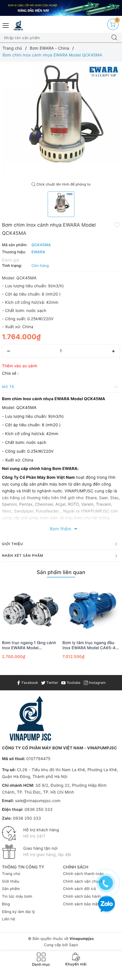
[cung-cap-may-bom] (61, 8)
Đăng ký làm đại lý (18, 912)
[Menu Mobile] (6, 25)
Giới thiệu (10, 881)
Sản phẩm (11, 889)
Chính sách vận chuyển (84, 881)
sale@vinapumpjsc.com (37, 800)
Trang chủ (11, 874)
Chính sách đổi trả (79, 889)
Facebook (29, 682)
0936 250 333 (38, 809)
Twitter (51, 682)
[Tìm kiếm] (114, 37)
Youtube (73, 682)
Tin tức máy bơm (17, 896)
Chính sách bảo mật (81, 904)
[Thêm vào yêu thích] (117, 224)
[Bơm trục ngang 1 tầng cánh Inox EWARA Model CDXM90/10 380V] (31, 609)
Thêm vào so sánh (19, 366)
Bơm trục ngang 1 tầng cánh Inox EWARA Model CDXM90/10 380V (29, 645)
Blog (6, 904)
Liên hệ (8, 919)
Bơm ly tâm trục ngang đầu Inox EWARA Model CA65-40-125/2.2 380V (91, 645)
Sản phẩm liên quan (61, 572)
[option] (61, 121)
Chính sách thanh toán (83, 874)
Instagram (97, 682)
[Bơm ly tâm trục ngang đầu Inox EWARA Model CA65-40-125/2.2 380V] (91, 609)
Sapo (73, 945)
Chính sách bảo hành (82, 896)
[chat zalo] (106, 904)
